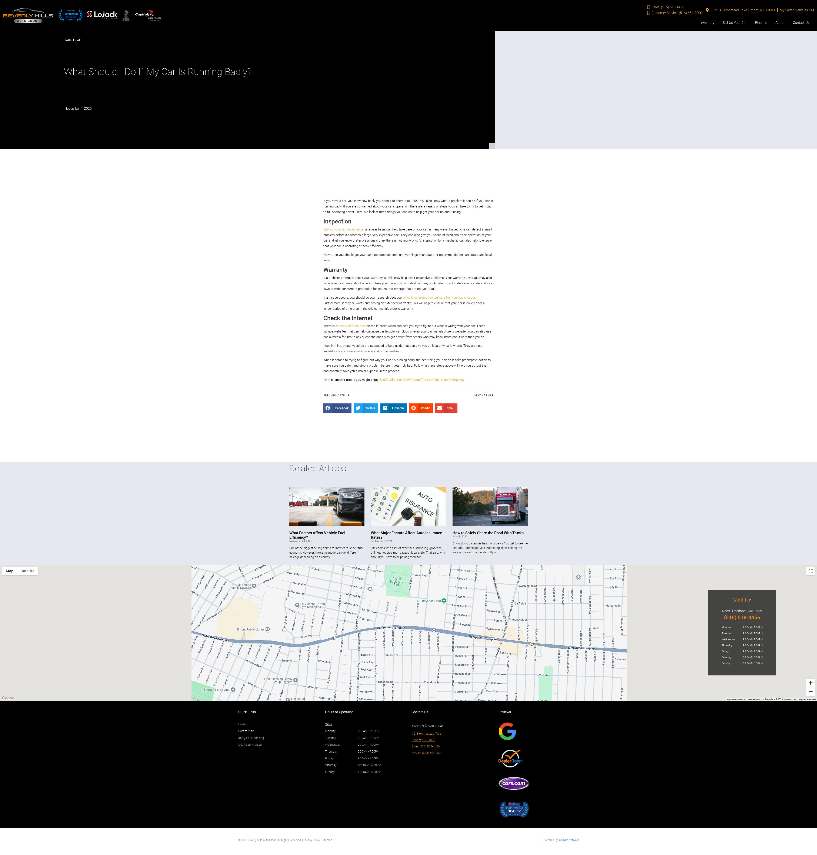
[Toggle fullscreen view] (810, 571)
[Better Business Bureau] (126, 15)
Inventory (707, 23)
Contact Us (801, 23)
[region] (408, 633)
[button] (73, 40)
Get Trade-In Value (250, 744)
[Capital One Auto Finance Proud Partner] (148, 15)
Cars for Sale (246, 731)
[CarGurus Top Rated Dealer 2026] (513, 809)
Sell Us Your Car (735, 23)
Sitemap (327, 840)
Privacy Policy (311, 840)
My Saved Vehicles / (797, 10)
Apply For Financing (251, 738)
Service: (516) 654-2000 (427, 752)
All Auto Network (569, 840)
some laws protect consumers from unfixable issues (439, 297)
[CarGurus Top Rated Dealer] (70, 15)
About (780, 23)
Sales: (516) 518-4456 (667, 7)
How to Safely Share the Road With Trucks (488, 533)
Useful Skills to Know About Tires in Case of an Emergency (422, 380)
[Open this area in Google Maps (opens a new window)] (8, 698)
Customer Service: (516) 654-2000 (676, 13)
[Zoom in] (810, 683)
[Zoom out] (810, 691)
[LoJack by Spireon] (103, 15)
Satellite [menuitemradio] (27, 571)
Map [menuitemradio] (9, 571)
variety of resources (352, 326)
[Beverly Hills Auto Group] (28, 15)
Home (242, 724)
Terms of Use (790, 699)
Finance (761, 23)
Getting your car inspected (341, 229)
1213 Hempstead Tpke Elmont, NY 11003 (744, 10)
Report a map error (807, 699)
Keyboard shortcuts (736, 699)
